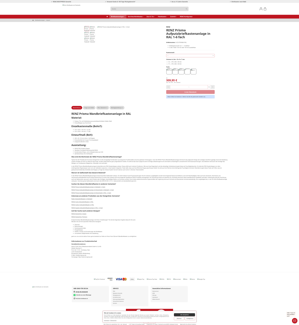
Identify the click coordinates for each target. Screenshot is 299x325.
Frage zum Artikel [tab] (89, 108)
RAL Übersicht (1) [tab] (102, 108)
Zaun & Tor (150, 17)
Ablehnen (179, 318)
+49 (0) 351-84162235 (81, 292)
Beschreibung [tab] (77, 108)
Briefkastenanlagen (117, 17)
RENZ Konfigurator (186, 17)
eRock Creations (192, 324)
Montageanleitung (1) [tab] (117, 108)
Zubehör (173, 17)
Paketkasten (162, 17)
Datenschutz (113, 320)
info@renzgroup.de (81, 255)
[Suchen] (187, 9)
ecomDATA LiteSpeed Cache (171, 324)
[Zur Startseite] (71, 9)
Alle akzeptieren (184, 314)
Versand (178, 82)
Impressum (106, 320)
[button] (86, 28)
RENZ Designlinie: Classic (78, 214)
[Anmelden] (261, 8)
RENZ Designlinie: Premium (79, 217)
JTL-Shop (155, 324)
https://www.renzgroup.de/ (85, 257)
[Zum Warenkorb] (265, 8)
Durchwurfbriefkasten (135, 17)
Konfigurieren (190, 318)
